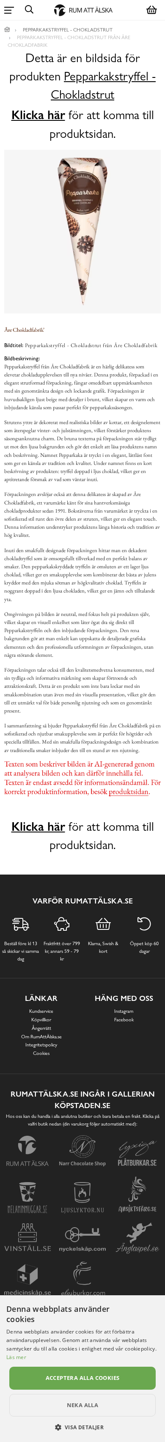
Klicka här (38, 115)
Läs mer (16, 1357)
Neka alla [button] (83, 1405)
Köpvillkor (41, 1020)
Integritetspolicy (41, 1045)
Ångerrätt (41, 1028)
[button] (82, 1427)
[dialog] (82, 1368)
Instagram (123, 1011)
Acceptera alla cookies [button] (83, 1378)
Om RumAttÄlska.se (41, 1037)
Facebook (124, 1020)
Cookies (41, 1053)
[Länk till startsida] (7, 30)
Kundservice (41, 1011)
